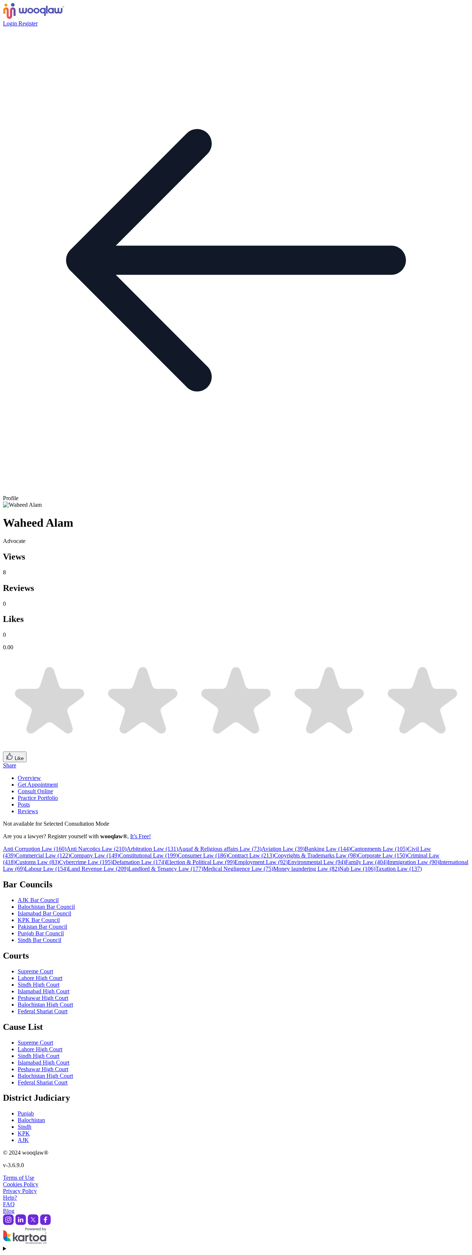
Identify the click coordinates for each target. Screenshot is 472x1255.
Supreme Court (35, 971)
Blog (8, 1211)
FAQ (9, 1204)
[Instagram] (8, 1223)
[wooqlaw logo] (34, 17)
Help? (10, 1197)
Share (9, 765)
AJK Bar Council (38, 900)
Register (28, 23)
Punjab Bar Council (41, 933)
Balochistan (31, 1120)
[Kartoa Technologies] (24, 1242)
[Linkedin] (20, 1223)
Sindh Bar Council (39, 940)
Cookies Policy (20, 1184)
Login (10, 23)
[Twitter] (33, 1223)
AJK (23, 1140)
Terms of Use (18, 1178)
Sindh (24, 1127)
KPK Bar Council (39, 920)
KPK (24, 1133)
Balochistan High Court (45, 1004)
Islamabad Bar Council (44, 913)
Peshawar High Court (43, 998)
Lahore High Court (40, 978)
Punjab (26, 1113)
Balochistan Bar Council (46, 907)
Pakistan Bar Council (42, 927)
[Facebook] (45, 1223)
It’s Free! (140, 836)
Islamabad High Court (43, 991)
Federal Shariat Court (42, 1011)
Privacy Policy (20, 1191)
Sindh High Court (38, 984)
